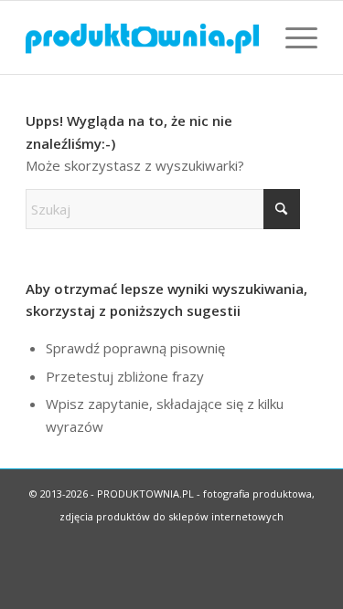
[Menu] (292, 37)
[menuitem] (292, 37)
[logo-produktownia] (142, 37)
